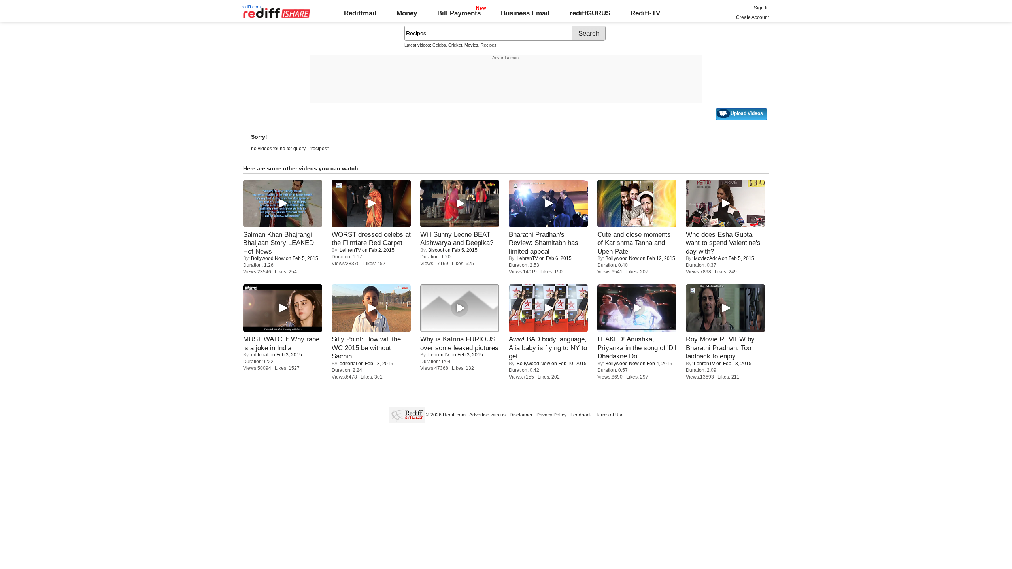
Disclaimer (521, 415)
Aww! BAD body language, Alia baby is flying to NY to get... (548, 347)
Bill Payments (459, 13)
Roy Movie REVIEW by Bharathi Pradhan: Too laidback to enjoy (720, 347)
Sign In (761, 8)
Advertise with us (487, 415)
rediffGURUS (590, 13)
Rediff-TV (645, 13)
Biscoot (436, 250)
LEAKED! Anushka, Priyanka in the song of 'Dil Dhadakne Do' (636, 347)
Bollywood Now (268, 258)
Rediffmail (360, 13)
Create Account (752, 17)
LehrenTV (350, 250)
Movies (471, 45)
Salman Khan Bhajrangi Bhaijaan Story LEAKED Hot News (278, 243)
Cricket (455, 45)
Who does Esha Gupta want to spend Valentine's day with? (723, 243)
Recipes (489, 45)
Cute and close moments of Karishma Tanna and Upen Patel (634, 243)
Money (406, 13)
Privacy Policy (551, 415)
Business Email (525, 13)
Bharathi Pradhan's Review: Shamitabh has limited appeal (543, 243)
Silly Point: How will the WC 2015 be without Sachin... (366, 347)
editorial (259, 355)
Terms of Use (610, 415)
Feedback (581, 415)
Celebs (439, 45)
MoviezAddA (707, 258)
